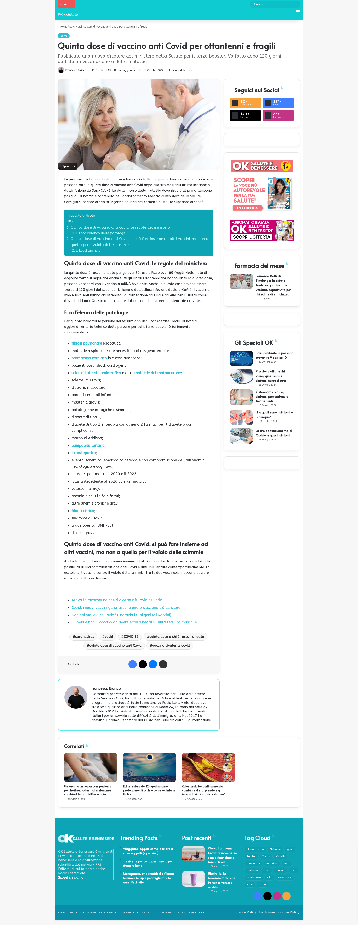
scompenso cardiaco (89, 358)
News (72, 26)
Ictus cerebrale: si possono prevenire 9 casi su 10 (274, 355)
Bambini (251, 856)
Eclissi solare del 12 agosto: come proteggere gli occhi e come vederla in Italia (149, 790)
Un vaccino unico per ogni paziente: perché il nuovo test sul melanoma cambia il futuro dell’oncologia (88, 790)
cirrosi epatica (83, 452)
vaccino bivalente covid (171, 646)
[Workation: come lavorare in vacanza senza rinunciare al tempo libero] (193, 853)
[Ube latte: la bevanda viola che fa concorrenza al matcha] (193, 879)
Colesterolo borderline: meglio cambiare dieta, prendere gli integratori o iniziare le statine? (203, 790)
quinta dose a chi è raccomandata (176, 637)
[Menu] (298, 13)
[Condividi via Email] (163, 664)
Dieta (294, 870)
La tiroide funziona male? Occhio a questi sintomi (274, 432)
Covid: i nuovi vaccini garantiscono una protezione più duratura (125, 607)
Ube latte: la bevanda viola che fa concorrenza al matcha (221, 880)
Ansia (290, 849)
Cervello (280, 856)
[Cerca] (291, 13)
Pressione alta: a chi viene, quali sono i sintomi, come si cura (271, 375)
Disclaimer (267, 912)
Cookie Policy (288, 912)
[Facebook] (132, 664)
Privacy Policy (245, 912)
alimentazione (255, 849)
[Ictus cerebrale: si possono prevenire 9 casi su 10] (241, 358)
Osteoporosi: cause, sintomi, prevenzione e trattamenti (272, 396)
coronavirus (84, 637)
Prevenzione (284, 877)
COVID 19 (131, 637)
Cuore (267, 870)
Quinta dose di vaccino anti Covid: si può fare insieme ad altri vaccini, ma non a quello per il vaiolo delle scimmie (139, 242)
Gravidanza (254, 877)
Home (63, 26)
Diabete (280, 870)
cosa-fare (272, 863)
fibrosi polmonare (86, 343)
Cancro (266, 856)
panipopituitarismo (88, 445)
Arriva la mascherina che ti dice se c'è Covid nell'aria (116, 600)
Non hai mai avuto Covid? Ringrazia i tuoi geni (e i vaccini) (121, 615)
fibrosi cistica (82, 510)
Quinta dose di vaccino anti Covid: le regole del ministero (121, 227)
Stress (262, 884)
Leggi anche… (89, 250)
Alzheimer (275, 849)
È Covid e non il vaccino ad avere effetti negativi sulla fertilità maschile (134, 622)
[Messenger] (153, 664)
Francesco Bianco (75, 70)
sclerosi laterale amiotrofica (96, 373)
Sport (250, 884)
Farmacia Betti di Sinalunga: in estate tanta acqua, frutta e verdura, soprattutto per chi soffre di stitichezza (273, 285)
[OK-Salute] (68, 14)
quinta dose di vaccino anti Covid (115, 646)
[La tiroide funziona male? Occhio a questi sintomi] (241, 436)
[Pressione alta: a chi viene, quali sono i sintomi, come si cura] (241, 376)
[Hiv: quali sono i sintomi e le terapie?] (241, 417)
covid (109, 637)
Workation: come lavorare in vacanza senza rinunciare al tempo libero (222, 855)
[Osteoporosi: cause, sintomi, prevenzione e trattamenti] (241, 397)
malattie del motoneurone (157, 373)
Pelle (269, 877)
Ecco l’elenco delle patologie (102, 233)
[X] (143, 664)
